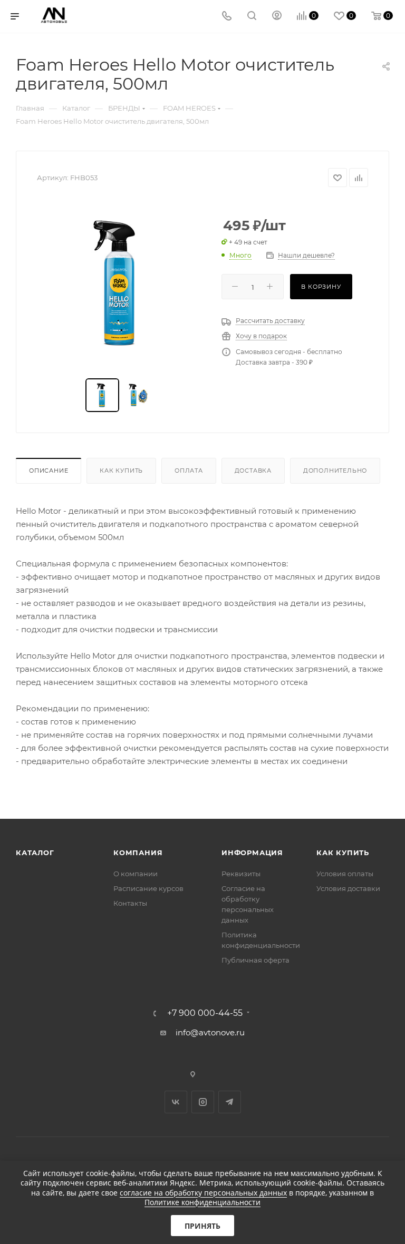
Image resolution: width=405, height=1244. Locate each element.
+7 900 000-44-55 (205, 1013)
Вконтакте (176, 1102)
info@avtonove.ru (210, 1032)
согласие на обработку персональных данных (203, 1193)
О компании (135, 873)
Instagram (202, 1102)
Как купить (121, 470)
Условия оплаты (344, 873)
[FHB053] (121, 283)
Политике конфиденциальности (202, 1202)
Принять (202, 1226)
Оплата (189, 470)
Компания (137, 852)
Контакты (130, 903)
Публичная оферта (255, 960)
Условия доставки (348, 888)
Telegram (229, 1102)
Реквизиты (241, 873)
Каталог (35, 852)
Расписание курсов (148, 888)
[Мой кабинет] (277, 17)
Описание (48, 470)
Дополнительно (335, 470)
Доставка (253, 470)
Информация (252, 852)
